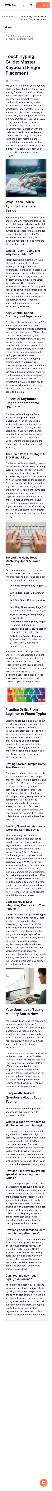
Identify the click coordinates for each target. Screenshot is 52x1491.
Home (5, 16)
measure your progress (30, 754)
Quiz (43, 5)
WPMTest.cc (38, 1056)
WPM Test (11, 5)
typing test (20, 895)
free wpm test (18, 388)
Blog (13, 16)
